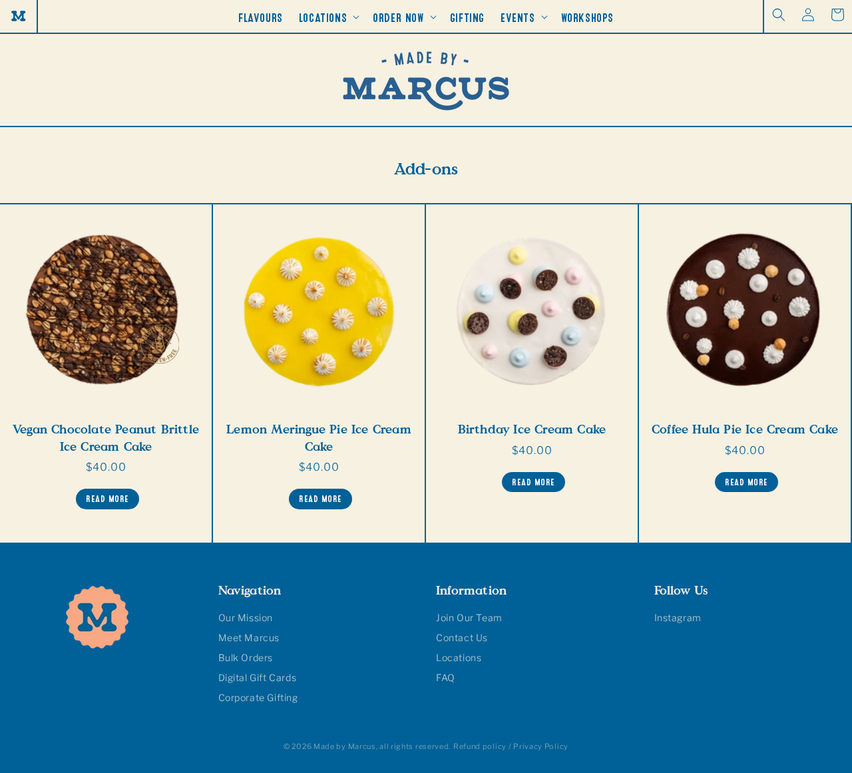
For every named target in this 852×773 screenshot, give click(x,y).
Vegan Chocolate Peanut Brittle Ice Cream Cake (106, 437)
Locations (458, 657)
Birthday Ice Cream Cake (532, 429)
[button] (778, 14)
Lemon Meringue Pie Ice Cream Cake (318, 437)
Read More (107, 497)
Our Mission (246, 617)
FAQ (445, 677)
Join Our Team (469, 617)
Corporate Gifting (258, 697)
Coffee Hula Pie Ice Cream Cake (745, 429)
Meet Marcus (249, 637)
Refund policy (480, 746)
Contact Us (462, 637)
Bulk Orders (246, 657)
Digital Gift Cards (257, 677)
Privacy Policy (540, 746)
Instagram (678, 617)
